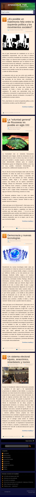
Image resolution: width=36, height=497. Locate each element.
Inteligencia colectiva (11, 129)
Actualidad (12, 30)
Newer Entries (29, 441)
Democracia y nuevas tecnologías (19, 236)
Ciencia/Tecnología (8, 459)
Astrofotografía (7, 457)
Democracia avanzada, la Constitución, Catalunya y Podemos (18, 482)
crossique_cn (12, 112)
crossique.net (7, 491)
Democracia (17, 30)
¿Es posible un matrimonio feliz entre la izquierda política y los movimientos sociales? (20, 23)
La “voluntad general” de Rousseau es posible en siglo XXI (19, 122)
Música (5, 467)
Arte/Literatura (7, 455)
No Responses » (29, 31)
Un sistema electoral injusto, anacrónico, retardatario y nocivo (18, 359)
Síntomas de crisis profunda (10, 478)
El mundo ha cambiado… (10, 480)
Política (21, 30)
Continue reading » (28, 106)
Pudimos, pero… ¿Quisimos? (11, 486)
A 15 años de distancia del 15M (11, 476)
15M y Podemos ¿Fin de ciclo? (11, 484)
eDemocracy (18, 127)
